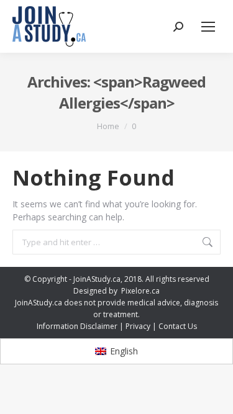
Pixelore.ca (140, 291)
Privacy (138, 326)
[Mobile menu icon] (208, 26)
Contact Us (177, 326)
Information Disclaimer (77, 326)
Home (108, 126)
